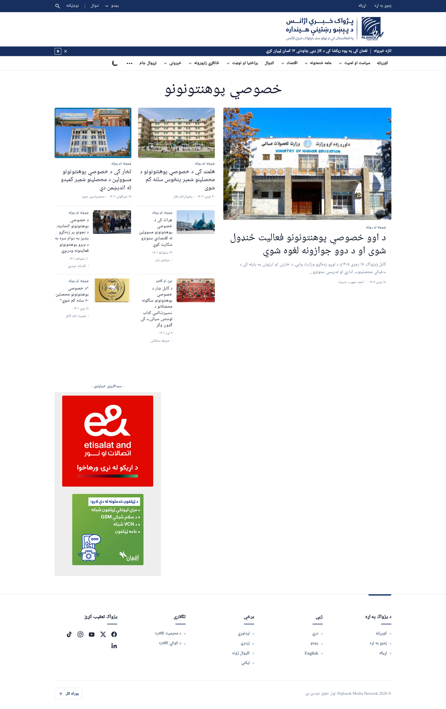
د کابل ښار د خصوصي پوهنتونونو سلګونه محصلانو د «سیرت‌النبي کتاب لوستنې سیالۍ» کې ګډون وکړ (156, 307)
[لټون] (58, 6)
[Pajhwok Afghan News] (334, 29)
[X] (103, 634)
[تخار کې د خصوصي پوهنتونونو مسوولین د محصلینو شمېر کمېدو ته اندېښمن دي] (93, 133)
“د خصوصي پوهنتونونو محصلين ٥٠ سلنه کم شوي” (72, 294)
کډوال (269, 63)
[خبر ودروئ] (58, 51)
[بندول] (66, 51)
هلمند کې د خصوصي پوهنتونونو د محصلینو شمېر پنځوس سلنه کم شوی (177, 179)
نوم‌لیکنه (72, 6)
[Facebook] (114, 634)
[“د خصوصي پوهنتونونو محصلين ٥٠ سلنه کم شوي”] (112, 290)
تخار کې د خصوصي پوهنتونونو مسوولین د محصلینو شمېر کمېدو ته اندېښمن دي (96, 179)
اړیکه (362, 6)
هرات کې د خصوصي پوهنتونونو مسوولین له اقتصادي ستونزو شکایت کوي (155, 232)
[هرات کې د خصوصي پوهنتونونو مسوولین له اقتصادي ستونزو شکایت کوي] (196, 222)
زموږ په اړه (382, 6)
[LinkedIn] (114, 645)
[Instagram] (80, 634)
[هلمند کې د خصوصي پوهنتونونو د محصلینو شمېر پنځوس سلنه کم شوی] (176, 133)
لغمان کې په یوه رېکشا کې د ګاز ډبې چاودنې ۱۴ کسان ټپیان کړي (316, 51)
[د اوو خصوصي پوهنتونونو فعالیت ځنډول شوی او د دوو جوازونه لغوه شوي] (307, 164)
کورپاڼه (382, 63)
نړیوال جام (148, 63)
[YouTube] (91, 634)
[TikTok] (69, 634)
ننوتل (95, 6)
